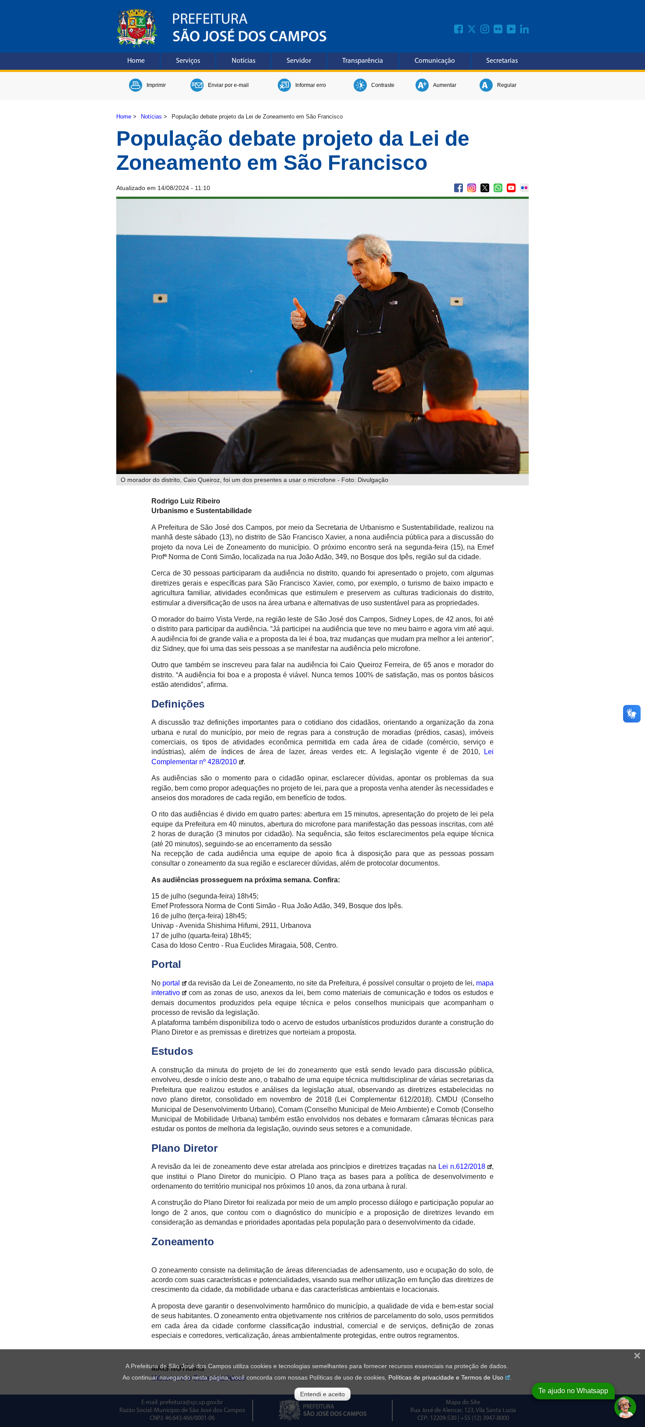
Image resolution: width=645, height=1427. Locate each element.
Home (136, 61)
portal (171, 983)
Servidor (299, 61)
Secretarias (502, 61)
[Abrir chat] (625, 1407)
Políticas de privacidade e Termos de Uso (445, 1377)
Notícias (243, 61)
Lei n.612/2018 (461, 1166)
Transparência (362, 61)
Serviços (188, 61)
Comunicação (435, 61)
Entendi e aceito (322, 1394)
